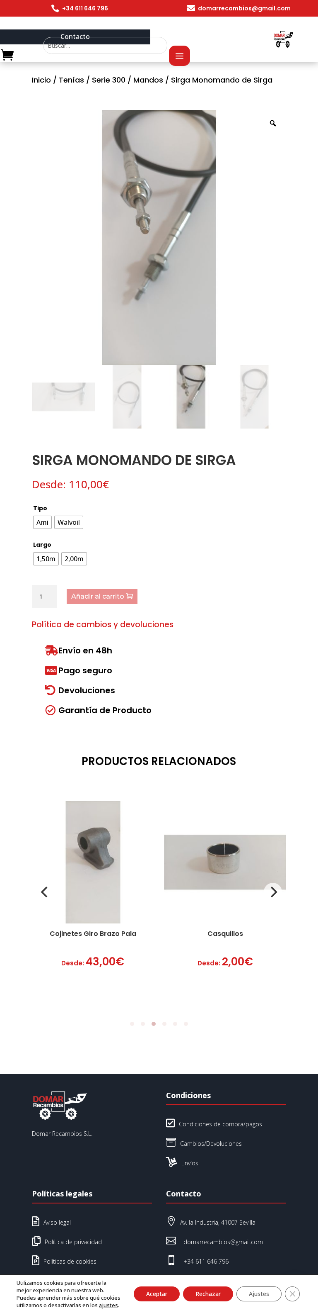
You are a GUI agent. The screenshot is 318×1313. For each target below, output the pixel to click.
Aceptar (156, 1294)
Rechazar (208, 1294)
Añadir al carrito (97, 596)
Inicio (41, 80)
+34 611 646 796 (85, 8)
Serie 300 (108, 80)
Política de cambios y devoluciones (102, 624)
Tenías (71, 80)
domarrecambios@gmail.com (244, 8)
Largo (42, 545)
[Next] (273, 892)
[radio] (42, 522)
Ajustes (259, 1294)
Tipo (40, 508)
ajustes (108, 1305)
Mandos (148, 80)
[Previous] (45, 892)
